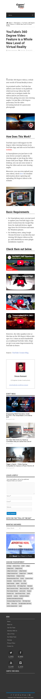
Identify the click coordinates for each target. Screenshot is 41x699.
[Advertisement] (20, 66)
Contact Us (10, 646)
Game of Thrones (17, 581)
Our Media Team (11, 637)
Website (9, 507)
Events (22, 578)
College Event (10, 568)
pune (32, 588)
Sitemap (9, 640)
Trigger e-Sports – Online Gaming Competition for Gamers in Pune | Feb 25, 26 (20, 465)
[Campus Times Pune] (20, 7)
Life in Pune (23, 583)
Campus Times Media (28, 697)
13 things (9, 565)
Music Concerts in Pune (12, 588)
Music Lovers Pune (24, 588)
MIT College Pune (21, 586)
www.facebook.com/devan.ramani (18, 385)
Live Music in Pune (11, 586)
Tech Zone (17, 23)
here (21, 174)
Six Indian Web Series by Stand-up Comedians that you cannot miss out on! (18, 440)
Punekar (29, 591)
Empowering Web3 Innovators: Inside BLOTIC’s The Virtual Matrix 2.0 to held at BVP (19, 415)
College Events (18, 568)
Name (8, 496)
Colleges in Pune (20, 576)
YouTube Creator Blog (20, 353)
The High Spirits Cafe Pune (25, 603)
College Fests (22, 573)
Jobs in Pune (10, 634)
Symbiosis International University (15, 598)
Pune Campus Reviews (12, 591)
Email (8, 501)
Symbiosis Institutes (24, 596)
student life (9, 596)
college (27, 565)
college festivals (22, 570)
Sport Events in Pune (20, 593)
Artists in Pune (16, 565)
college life (30, 573)
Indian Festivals (10, 583)
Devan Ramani (15, 50)
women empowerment (12, 606)
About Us (9, 624)
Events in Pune (29, 578)
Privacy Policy (11, 643)
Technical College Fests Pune (14, 601)
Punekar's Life (10, 593)
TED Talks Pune (26, 601)
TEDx (8, 603)
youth (20, 606)
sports (28, 593)
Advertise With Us (12, 630)
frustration (9, 581)
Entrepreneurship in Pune (13, 578)
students (16, 596)
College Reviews (11, 576)
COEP (22, 565)
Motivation (29, 586)
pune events (22, 591)
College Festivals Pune (12, 573)
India (24, 581)
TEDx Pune (14, 603)
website (9, 150)
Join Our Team (11, 627)
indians (17, 583)
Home (10, 23)
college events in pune (12, 570)
